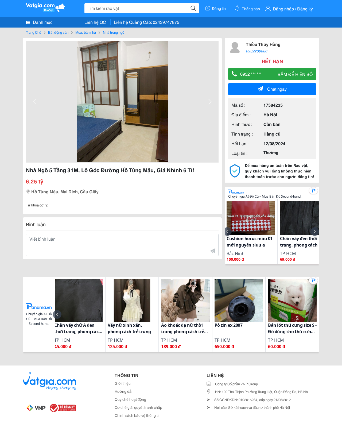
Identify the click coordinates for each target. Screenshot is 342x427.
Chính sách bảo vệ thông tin (138, 415)
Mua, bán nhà (85, 32)
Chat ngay (277, 89)
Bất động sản (58, 32)
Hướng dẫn (124, 391)
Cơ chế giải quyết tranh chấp (138, 407)
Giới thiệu (123, 383)
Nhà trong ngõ (113, 32)
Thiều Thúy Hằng (263, 44)
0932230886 (256, 50)
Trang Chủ (33, 32)
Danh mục (42, 22)
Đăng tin (219, 8)
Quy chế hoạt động (130, 399)
